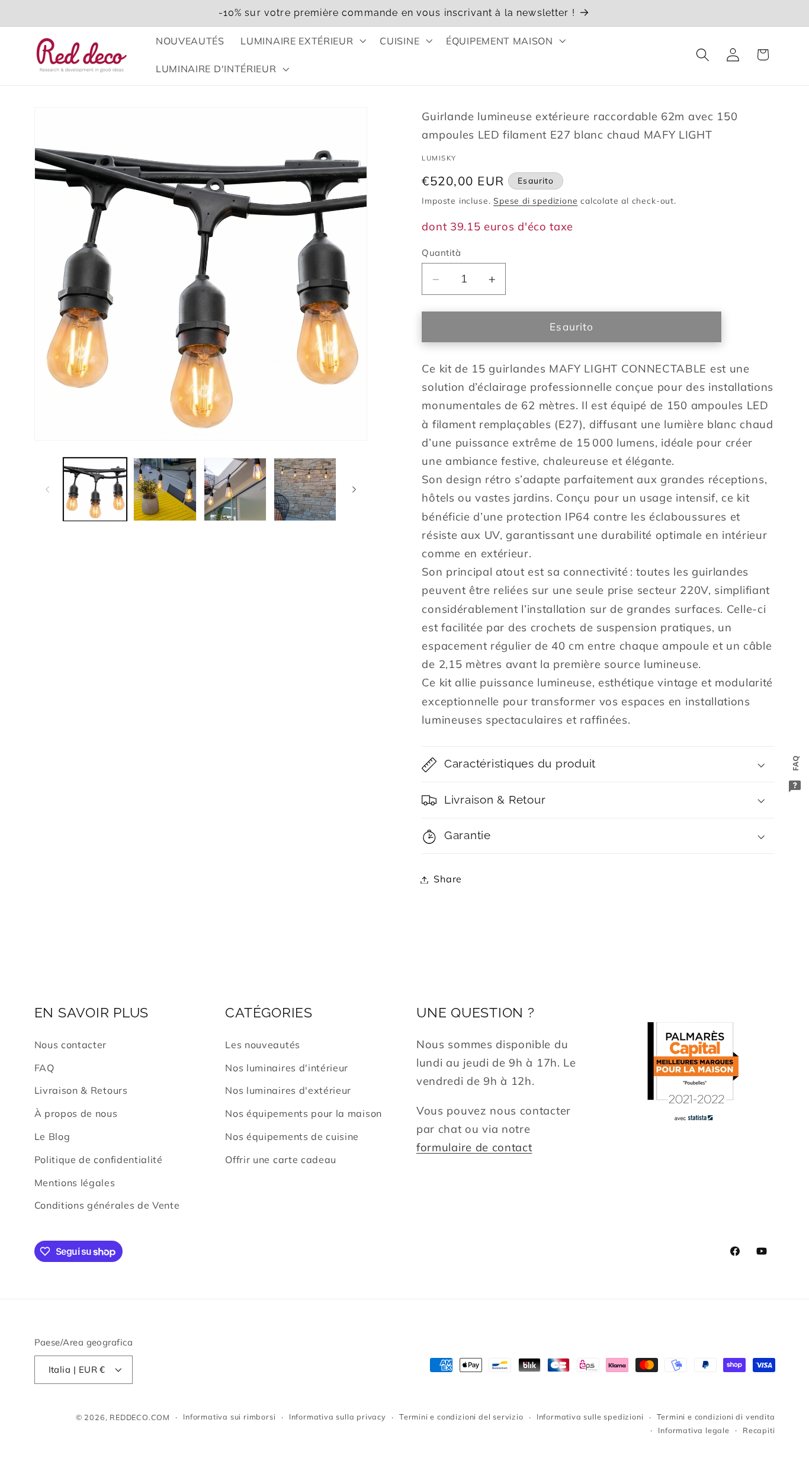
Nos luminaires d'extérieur (288, 1091)
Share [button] (447, 879)
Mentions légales (74, 1183)
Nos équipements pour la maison (303, 1113)
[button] (302, 41)
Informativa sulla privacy (337, 1417)
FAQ (44, 1068)
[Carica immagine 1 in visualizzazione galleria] (95, 489)
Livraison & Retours (81, 1091)
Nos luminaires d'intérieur (286, 1068)
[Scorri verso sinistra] (47, 490)
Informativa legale (694, 1430)
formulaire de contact (474, 1147)
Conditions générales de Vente (107, 1205)
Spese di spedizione (535, 201)
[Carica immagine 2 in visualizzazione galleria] (165, 489)
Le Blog (52, 1136)
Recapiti (759, 1430)
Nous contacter (70, 1045)
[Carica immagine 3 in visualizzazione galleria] (235, 489)
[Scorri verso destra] (354, 490)
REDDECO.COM (140, 1417)
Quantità (441, 252)
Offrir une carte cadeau (280, 1159)
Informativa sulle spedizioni (590, 1417)
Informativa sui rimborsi (229, 1417)
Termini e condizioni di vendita (716, 1417)
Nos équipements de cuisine (292, 1136)
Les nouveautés (262, 1045)
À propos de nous (76, 1113)
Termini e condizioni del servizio (461, 1417)
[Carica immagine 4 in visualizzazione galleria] (305, 489)
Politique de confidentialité (98, 1159)
